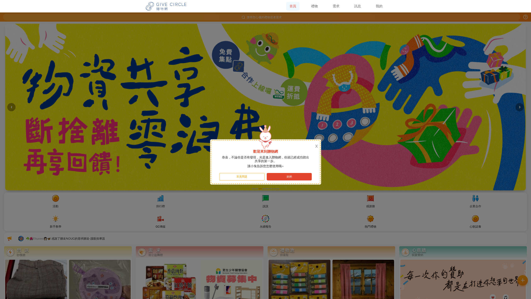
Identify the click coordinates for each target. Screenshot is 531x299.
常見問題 (241, 176)
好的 (289, 176)
